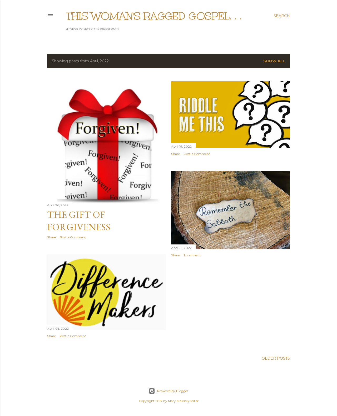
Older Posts (276, 358)
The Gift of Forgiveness (78, 220)
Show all (274, 61)
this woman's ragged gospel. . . (154, 16)
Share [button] (51, 237)
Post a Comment (73, 237)
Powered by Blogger (172, 391)
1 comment (192, 255)
